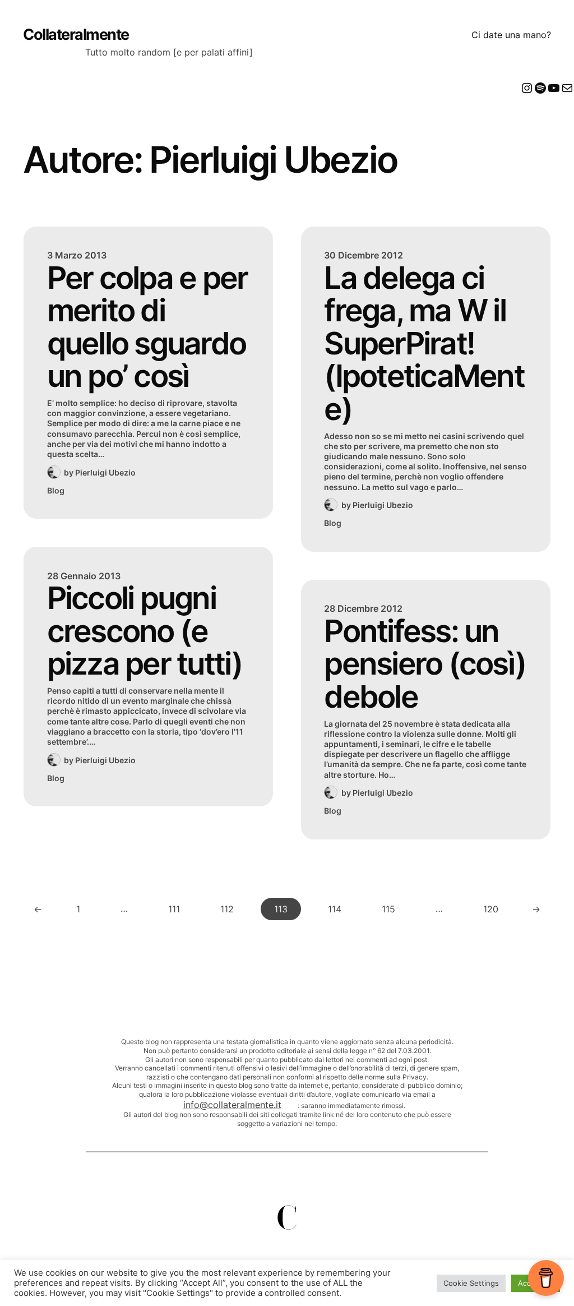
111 (174, 909)
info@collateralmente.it (232, 1104)
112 (227, 909)
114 (334, 909)
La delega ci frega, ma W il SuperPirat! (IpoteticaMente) (424, 343)
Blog (55, 490)
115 (388, 909)
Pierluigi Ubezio (105, 472)
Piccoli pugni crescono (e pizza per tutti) (145, 631)
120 (490, 909)
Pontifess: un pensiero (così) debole (425, 664)
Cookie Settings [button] (471, 1283)
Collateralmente (76, 34)
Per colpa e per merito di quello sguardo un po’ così (147, 327)
